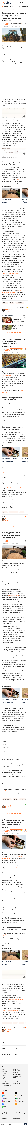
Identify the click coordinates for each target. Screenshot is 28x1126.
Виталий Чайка (8, 519)
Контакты (4, 1073)
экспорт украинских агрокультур (14, 487)
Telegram (6, 1095)
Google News (20, 1095)
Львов (16, 1048)
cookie (13, 1124)
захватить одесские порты (10, 273)
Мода (15, 1054)
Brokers (18, 868)
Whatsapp (7, 1107)
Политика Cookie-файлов (17, 1084)
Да (25, 1124)
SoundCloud (20, 1101)
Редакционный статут (17, 1076)
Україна (5, 6)
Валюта (10, 9)
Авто (15, 1036)
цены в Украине (13, 512)
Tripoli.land (5, 472)
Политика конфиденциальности (18, 1073)
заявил (17, 179)
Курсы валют (5, 1083)
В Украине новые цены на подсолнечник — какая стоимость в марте (10, 460)
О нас (3, 1069)
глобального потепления (10, 1010)
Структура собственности (6, 1078)
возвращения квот (8, 780)
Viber (5, 1098)
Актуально (5, 1036)
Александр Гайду (13, 595)
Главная (4, 9)
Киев (3, 1048)
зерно (11, 302)
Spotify (19, 1098)
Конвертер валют (6, 1085)
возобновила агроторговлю (11, 791)
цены (15, 1023)
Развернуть (14, 1061)
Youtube (6, 1093)
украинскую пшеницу (16, 999)
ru (21, 2)
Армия (18, 6)
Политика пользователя (16, 1069)
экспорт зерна (20, 302)
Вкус (3, 1042)
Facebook (6, 1104)
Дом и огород (18, 1042)
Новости (12, 6)
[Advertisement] (14, 82)
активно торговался (14, 52)
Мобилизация (6, 1054)
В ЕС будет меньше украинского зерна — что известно (9, 201)
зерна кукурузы (7, 376)
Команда (4, 1081)
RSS (18, 1104)
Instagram (7, 1101)
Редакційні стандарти (15, 1080)
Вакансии (4, 1071)
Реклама (4, 1075)
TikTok (19, 1093)
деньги (4, 512)
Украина (5, 302)
